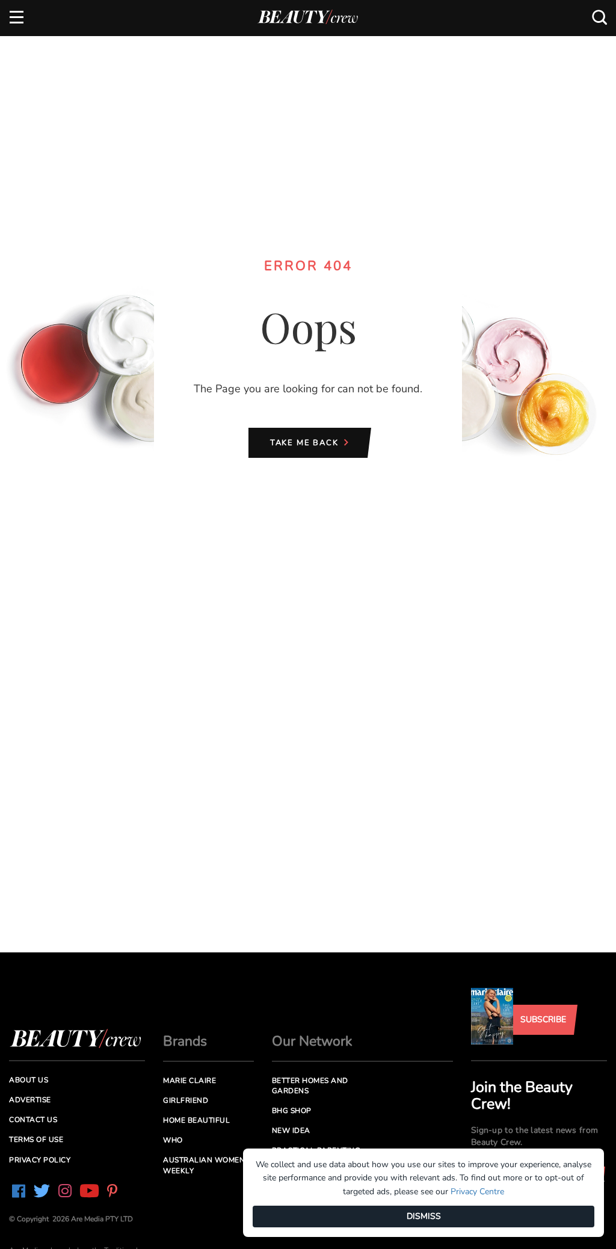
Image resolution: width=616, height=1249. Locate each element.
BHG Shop (292, 1110)
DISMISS (424, 1216)
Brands (185, 1041)
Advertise (30, 1100)
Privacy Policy (39, 1160)
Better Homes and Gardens (310, 1086)
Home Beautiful (196, 1120)
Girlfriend (185, 1100)
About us (28, 1080)
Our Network (312, 1041)
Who (173, 1140)
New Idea (291, 1130)
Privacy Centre (477, 1191)
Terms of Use (36, 1139)
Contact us (33, 1119)
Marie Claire (189, 1080)
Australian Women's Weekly (207, 1165)
